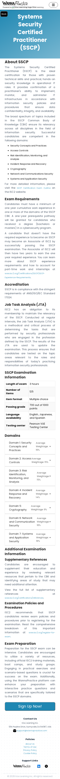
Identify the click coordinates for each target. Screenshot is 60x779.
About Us (30, 744)
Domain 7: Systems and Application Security (28, 537)
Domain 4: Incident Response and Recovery (28, 493)
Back (4, 13)
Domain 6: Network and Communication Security (29, 521)
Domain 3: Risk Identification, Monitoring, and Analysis (29, 476)
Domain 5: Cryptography (28, 507)
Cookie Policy (30, 753)
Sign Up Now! (30, 706)
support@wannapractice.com (32, 730)
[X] (46, 766)
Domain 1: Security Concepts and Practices (28, 446)
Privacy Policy (30, 750)
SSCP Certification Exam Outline (34, 188)
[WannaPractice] (22, 766)
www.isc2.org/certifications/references (24, 598)
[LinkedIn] (38, 766)
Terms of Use (30, 747)
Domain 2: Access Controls (28, 460)
